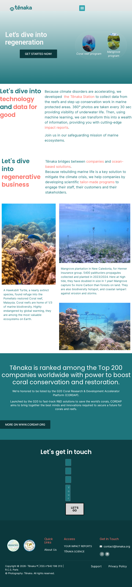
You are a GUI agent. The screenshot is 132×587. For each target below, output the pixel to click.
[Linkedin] (107, 554)
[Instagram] (102, 554)
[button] (82, 8)
